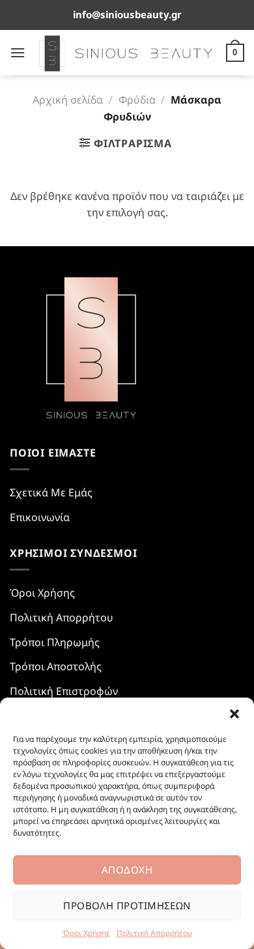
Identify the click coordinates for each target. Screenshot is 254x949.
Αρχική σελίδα (68, 99)
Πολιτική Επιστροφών (64, 691)
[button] (234, 713)
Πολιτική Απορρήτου (154, 933)
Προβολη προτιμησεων (127, 905)
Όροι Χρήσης (86, 933)
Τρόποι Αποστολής (56, 666)
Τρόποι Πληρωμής (55, 642)
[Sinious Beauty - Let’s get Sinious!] (125, 53)
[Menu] (17, 52)
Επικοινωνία (40, 517)
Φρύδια (137, 99)
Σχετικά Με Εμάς (51, 492)
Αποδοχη (127, 869)
